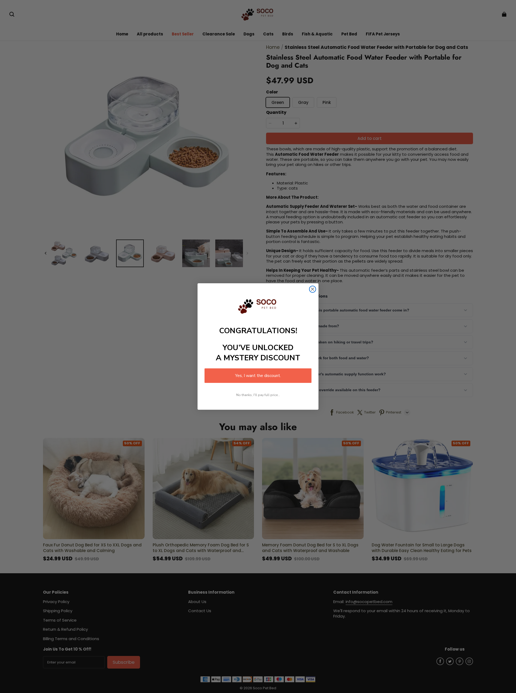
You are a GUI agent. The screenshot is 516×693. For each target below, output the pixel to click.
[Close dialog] (312, 289)
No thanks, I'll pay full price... (258, 395)
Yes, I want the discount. (258, 376)
